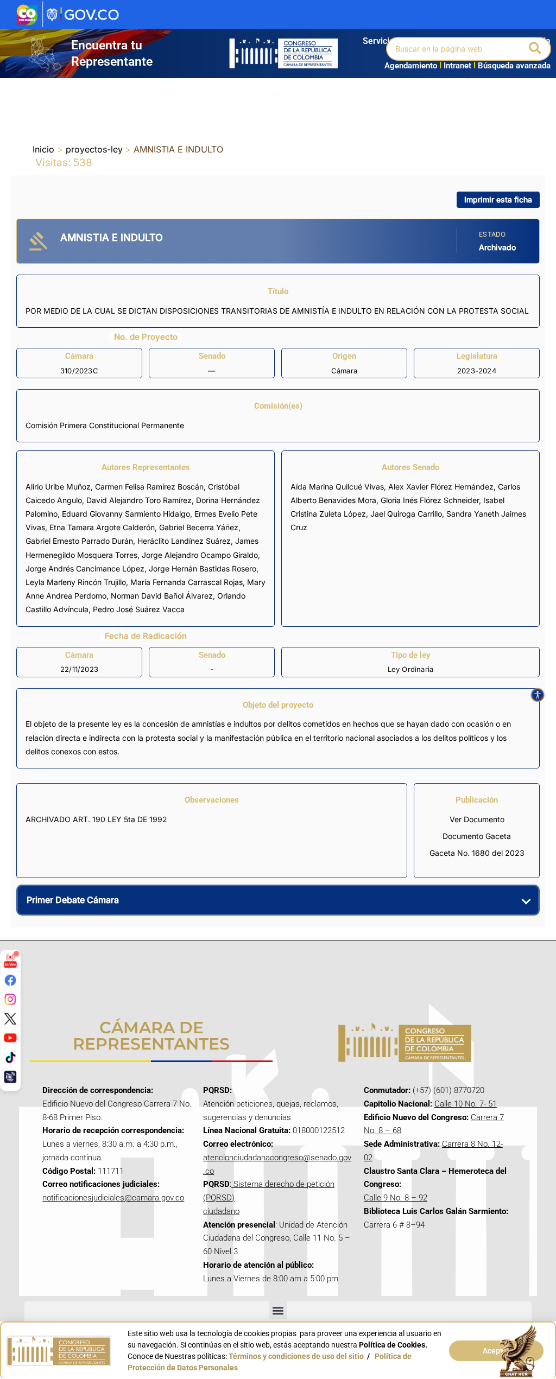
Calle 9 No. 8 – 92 (395, 1198)
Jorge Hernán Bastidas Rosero (202, 568)
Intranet (455, 66)
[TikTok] (10, 1057)
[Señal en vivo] (10, 960)
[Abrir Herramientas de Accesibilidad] (538, 695)
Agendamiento (410, 66)
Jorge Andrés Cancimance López (85, 568)
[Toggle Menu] (278, 89)
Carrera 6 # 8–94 (394, 1225)
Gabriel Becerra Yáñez (198, 527)
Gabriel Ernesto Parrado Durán (79, 540)
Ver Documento (477, 819)
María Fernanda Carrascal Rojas (186, 582)
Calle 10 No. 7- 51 (465, 1104)
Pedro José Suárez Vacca (139, 609)
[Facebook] (10, 979)
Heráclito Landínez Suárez (184, 540)
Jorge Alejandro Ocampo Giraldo (200, 555)
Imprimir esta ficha (498, 199)
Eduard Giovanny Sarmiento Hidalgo (126, 513)
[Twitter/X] (10, 1018)
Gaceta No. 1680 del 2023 (477, 852)
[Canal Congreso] (10, 1076)
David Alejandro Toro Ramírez (139, 500)
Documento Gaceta (477, 836)
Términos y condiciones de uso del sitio (296, 1356)
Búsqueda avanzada (514, 66)
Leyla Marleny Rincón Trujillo (76, 582)
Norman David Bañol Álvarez (162, 595)
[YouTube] (10, 1037)
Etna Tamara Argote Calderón (102, 527)
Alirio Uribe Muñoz (58, 486)
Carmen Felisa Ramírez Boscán (149, 486)
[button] (535, 49)
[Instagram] (10, 999)
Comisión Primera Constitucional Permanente (105, 425)
